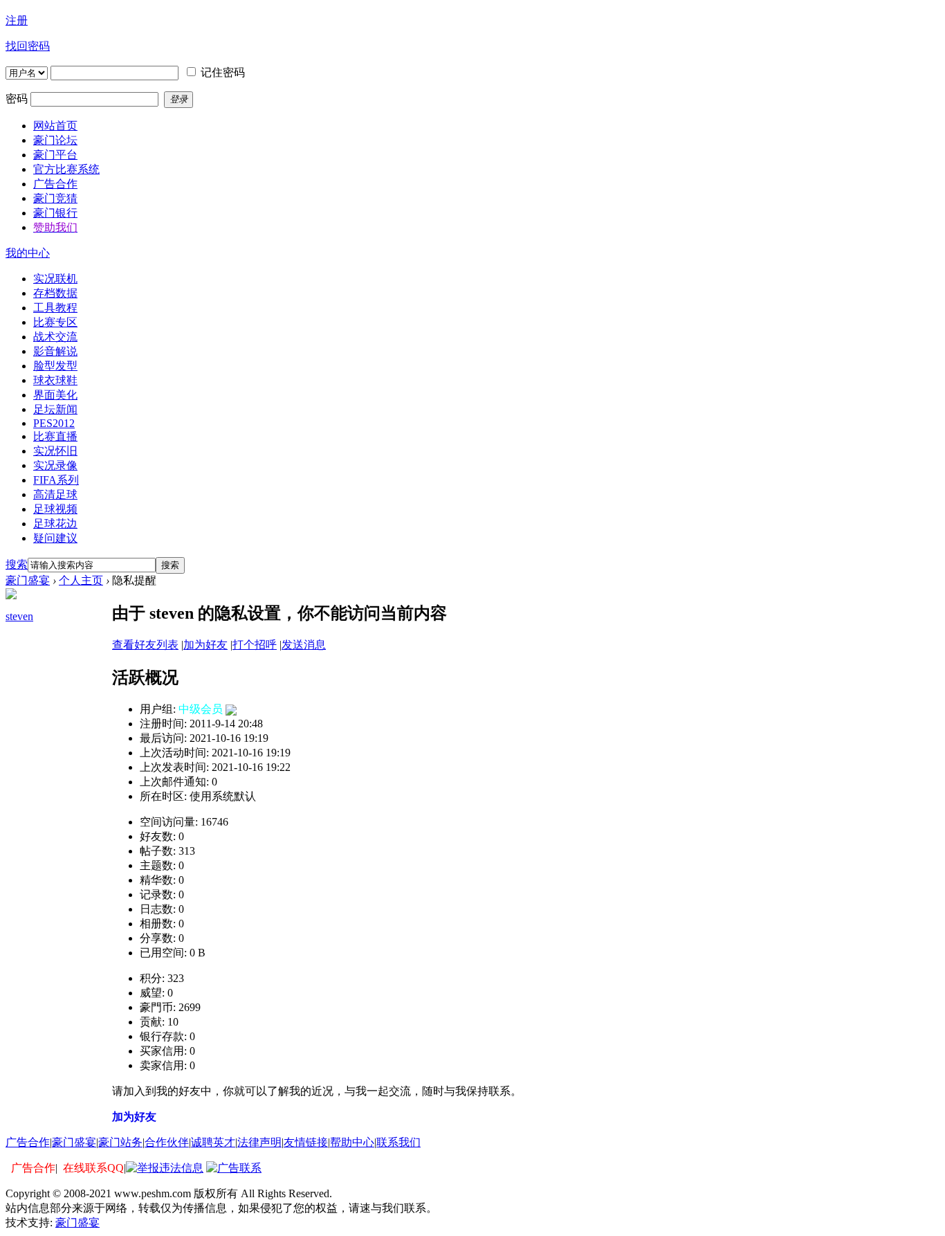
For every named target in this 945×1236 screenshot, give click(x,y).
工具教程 (55, 307)
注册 (17, 20)
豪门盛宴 (28, 580)
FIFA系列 (56, 480)
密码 (17, 98)
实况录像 (55, 465)
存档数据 (55, 293)
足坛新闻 (55, 409)
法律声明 (259, 1142)
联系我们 (398, 1142)
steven (19, 616)
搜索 (17, 564)
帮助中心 (352, 1142)
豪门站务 (120, 1142)
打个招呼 (254, 645)
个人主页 (81, 580)
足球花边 (55, 523)
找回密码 (28, 46)
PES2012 (54, 423)
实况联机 (55, 278)
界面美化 (55, 395)
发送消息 (304, 645)
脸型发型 (55, 366)
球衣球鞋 (55, 380)
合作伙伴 (167, 1142)
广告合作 (28, 1142)
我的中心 (28, 253)
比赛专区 (55, 322)
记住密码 (223, 72)
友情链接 (306, 1142)
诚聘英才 (213, 1142)
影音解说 (55, 351)
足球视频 (55, 509)
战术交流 (55, 337)
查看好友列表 (145, 645)
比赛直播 (55, 436)
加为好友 (205, 645)
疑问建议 (55, 538)
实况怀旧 (55, 451)
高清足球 (55, 494)
